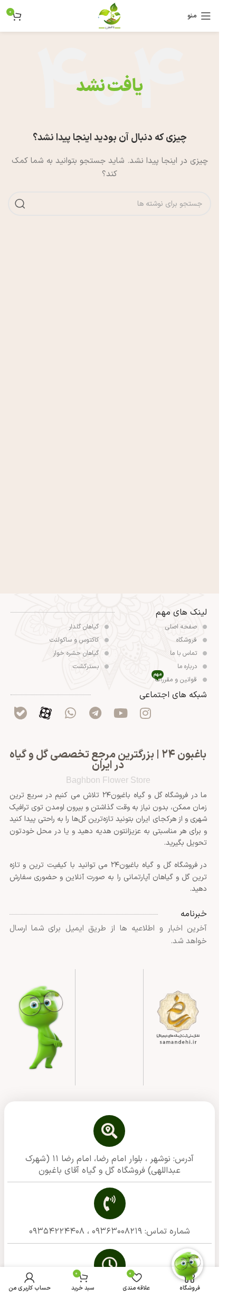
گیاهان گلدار (85, 627)
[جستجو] (20, 203)
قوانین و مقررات (176, 678)
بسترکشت (87, 666)
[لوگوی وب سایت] (110, 15)
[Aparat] (45, 713)
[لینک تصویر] (178, 1017)
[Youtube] (120, 713)
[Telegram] (96, 713)
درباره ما (188, 666)
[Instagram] (145, 713)
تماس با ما (184, 653)
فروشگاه (187, 640)
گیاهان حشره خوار (77, 653)
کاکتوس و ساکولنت (75, 640)
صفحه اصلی (182, 627)
